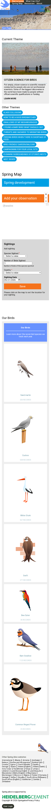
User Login (8, 806)
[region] (25, 220)
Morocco (18, 775)
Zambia (36, 779)
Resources (30, 3)
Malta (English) (19, 773)
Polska (34, 775)
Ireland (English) (24, 767)
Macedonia (6, 773)
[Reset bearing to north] (46, 201)
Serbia (13, 777)
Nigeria (26, 775)
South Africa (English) (11, 779)
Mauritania (31, 773)
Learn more (10, 98)
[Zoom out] (46, 198)
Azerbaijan (36, 760)
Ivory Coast (6, 769)
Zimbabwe (6, 782)
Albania (17, 760)
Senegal (5, 777)
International (7, 760)
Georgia (5, 767)
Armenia (26, 760)
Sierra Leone (18, 1)
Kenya (28, 769)
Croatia (5, 764)
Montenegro (7, 775)
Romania (43, 775)
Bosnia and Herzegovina (20, 762)
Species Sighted (11, 253)
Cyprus (13, 764)
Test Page (6, 28)
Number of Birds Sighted (14, 260)
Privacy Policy (33, 800)
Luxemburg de (35, 771)
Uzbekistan (26, 779)
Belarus (5, 762)
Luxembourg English (19, 771)
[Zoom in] (46, 194)
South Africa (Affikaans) (36, 777)
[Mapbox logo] (8, 205)
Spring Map (17, 3)
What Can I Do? (33, 1)
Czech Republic (24, 764)
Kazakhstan (18, 769)
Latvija (35, 769)
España (35, 764)
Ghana (13, 767)
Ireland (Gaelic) (39, 767)
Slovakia (21, 777)
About (39, 3)
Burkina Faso (37, 762)
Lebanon (5, 771)
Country (7, 270)
